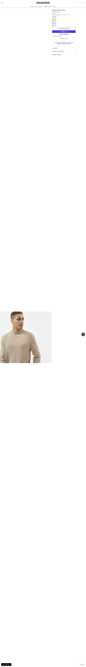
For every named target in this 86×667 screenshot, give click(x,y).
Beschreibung (54, 48)
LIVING (54, 6)
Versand (57, 14)
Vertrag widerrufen (6, 664)
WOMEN (32, 6)
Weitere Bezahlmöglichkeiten (64, 34)
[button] (77, 2)
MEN (36, 6)
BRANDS (40, 6)
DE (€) (2, 2)
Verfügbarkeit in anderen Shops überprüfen (64, 43)
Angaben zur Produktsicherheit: (58, 51)
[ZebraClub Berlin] (43, 2)
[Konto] (80, 2)
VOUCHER (46, 6)
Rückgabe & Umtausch (56, 54)
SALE (50, 6)
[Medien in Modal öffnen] (26, 337)
